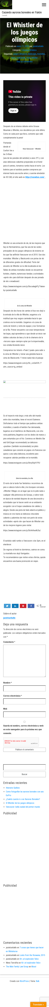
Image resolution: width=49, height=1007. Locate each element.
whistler (34, 57)
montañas (41, 54)
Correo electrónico (12, 696)
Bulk (37, 981)
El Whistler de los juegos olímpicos (20, 803)
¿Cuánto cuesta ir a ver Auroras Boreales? (23, 799)
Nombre (7, 682)
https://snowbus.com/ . (35, 177)
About (33, 966)
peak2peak (20, 57)
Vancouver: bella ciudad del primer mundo (23, 807)
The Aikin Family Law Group (17, 966)
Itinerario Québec (13, 788)
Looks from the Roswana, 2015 (32, 955)
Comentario (9, 642)
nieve (13, 57)
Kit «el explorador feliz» (29, 959)
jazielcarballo (38, 46)
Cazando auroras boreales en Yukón (22, 12)
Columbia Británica (28, 50)
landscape (32, 54)
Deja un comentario (25, 61)
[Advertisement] (24, 211)
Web (5, 709)
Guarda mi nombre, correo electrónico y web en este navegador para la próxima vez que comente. (23, 729)
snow (28, 57)
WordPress (24, 981)
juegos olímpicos (20, 54)
